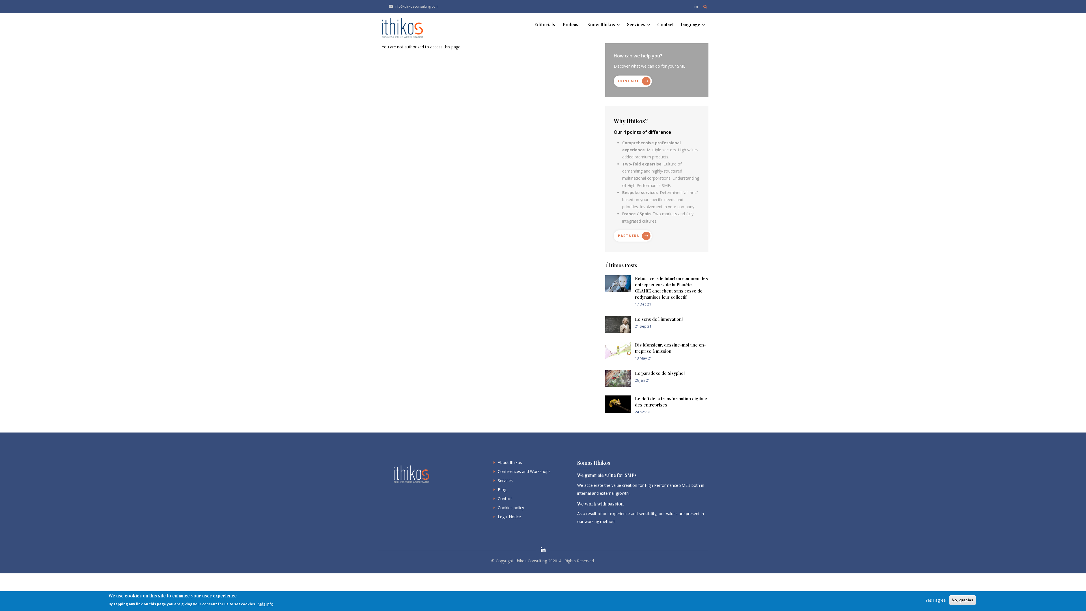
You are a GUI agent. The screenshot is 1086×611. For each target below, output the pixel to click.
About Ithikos (510, 462)
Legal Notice (509, 516)
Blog (502, 489)
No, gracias (962, 600)
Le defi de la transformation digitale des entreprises (671, 402)
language (691, 24)
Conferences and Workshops (524, 471)
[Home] (402, 28)
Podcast (571, 24)
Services (637, 24)
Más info (265, 603)
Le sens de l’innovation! (659, 319)
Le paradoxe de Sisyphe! (660, 373)
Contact (665, 24)
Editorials (544, 24)
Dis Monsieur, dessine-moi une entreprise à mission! (670, 348)
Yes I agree (935, 600)
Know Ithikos (601, 24)
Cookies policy (511, 507)
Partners (628, 235)
